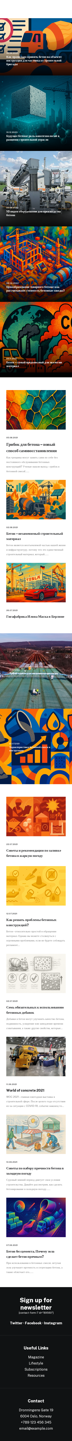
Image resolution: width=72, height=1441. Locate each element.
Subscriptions (36, 1369)
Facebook (33, 1323)
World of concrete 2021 (25, 1090)
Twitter (16, 1323)
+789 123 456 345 (36, 1422)
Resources (36, 1375)
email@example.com (36, 1428)
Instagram (53, 1323)
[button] (36, 410)
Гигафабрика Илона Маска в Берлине (35, 616)
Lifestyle (36, 1363)
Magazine (36, 1357)
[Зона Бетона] (19, 9)
